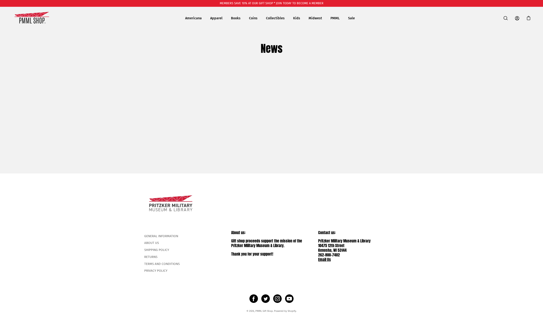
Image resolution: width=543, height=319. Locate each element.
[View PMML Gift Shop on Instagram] (277, 298)
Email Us (324, 259)
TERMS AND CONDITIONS (162, 264)
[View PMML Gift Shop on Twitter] (265, 298)
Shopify (292, 310)
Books (236, 18)
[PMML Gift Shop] (32, 18)
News (272, 48)
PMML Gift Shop (264, 310)
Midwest (315, 18)
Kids (296, 18)
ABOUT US (151, 243)
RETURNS (150, 257)
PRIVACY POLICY (155, 271)
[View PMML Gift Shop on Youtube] (289, 298)
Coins (253, 18)
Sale (351, 18)
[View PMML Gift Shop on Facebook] (253, 298)
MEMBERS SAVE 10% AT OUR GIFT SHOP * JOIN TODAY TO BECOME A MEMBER (271, 3)
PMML (335, 18)
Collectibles (275, 18)
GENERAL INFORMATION (161, 236)
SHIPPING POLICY (156, 250)
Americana (193, 18)
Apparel (216, 18)
